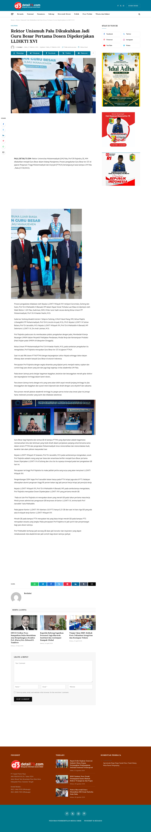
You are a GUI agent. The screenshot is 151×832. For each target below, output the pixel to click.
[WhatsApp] (3, 146)
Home (13, 20)
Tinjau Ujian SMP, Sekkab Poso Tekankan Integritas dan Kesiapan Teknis (81, 635)
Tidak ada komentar (70, 47)
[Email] (3, 152)
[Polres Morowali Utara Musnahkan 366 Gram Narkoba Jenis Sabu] (62, 792)
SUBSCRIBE (133, 6)
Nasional (30, 14)
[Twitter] (3, 129)
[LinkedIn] (3, 135)
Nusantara (41, 14)
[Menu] (12, 14)
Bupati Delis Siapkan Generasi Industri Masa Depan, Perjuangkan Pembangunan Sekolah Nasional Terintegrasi (81, 764)
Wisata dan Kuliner (103, 14)
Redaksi (19, 47)
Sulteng (51, 14)
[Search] (139, 14)
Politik (76, 14)
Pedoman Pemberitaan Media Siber (65, 821)
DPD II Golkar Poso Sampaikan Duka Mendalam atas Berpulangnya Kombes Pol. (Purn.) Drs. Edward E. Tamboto (23, 638)
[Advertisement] (53, 135)
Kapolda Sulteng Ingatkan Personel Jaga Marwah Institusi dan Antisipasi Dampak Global (52, 636)
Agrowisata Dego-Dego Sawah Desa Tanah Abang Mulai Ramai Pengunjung (119, 764)
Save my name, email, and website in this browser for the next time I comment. (42, 692)
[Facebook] (3, 124)
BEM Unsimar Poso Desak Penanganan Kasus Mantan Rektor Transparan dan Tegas (81, 778)
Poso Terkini (87, 14)
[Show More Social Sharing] (93, 53)
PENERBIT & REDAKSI (93, 821)
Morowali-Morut (64, 14)
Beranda (20, 14)
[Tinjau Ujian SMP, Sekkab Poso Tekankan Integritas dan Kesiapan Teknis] (82, 622)
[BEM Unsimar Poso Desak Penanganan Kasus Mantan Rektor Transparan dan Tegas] (62, 779)
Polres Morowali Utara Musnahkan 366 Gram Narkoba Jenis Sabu (81, 792)
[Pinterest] (3, 141)
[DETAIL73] (27, 5)
